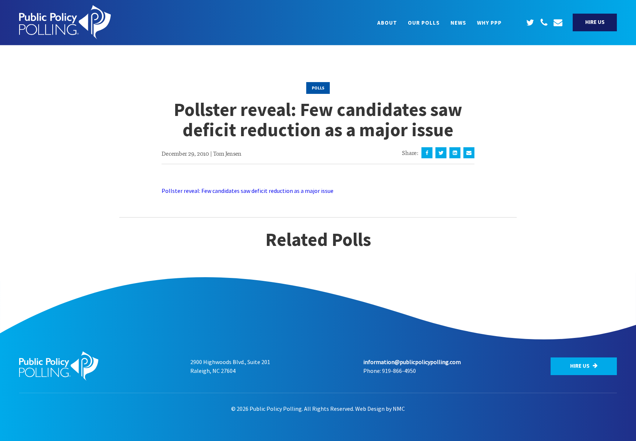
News (458, 22)
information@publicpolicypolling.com (412, 362)
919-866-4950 (399, 370)
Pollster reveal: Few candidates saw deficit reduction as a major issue (247, 190)
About (387, 22)
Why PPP (489, 22)
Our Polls (424, 22)
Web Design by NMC (380, 408)
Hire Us (595, 21)
